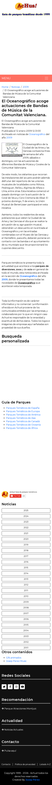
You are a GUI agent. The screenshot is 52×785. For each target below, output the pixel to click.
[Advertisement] (26, 46)
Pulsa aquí (10, 750)
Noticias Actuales (13, 729)
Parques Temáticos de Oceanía (23, 424)
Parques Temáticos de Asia (20, 418)
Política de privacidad (25, 764)
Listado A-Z (45, 764)
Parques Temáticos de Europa (23, 411)
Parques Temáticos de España (22, 408)
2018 (26, 550)
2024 (26, 516)
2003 (26, 636)
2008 (26, 607)
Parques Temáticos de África (22, 428)
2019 (26, 545)
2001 (26, 647)
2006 (26, 619)
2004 (26, 630)
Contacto (6, 764)
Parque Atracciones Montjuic (20, 708)
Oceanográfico (37, 134)
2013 (26, 579)
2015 (26, 567)
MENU (6, 78)
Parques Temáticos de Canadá (23, 421)
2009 (26, 87)
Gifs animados (13, 657)
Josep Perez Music (16, 661)
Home (5, 87)
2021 (26, 533)
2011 (26, 590)
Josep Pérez (32, 779)
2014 (26, 573)
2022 (26, 527)
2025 (26, 510)
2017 (26, 556)
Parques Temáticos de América (23, 414)
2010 (26, 596)
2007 (26, 613)
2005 (26, 625)
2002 (26, 642)
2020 (26, 539)
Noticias (15, 87)
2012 (26, 585)
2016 (26, 562)
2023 (26, 522)
